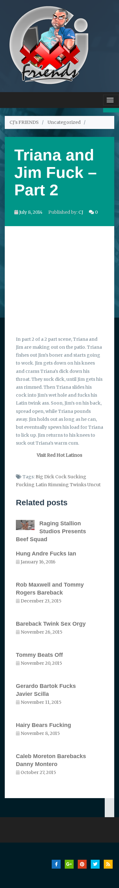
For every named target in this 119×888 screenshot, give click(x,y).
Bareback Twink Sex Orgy (51, 624)
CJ (80, 212)
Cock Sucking (70, 477)
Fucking (25, 485)
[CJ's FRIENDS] (49, 44)
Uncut (94, 485)
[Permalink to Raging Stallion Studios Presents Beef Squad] (27, 525)
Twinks (78, 485)
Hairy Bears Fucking (43, 725)
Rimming (58, 485)
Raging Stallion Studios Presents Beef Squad (51, 531)
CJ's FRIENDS (24, 122)
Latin (41, 485)
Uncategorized (64, 122)
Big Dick (45, 477)
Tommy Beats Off (39, 655)
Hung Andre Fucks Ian (46, 553)
